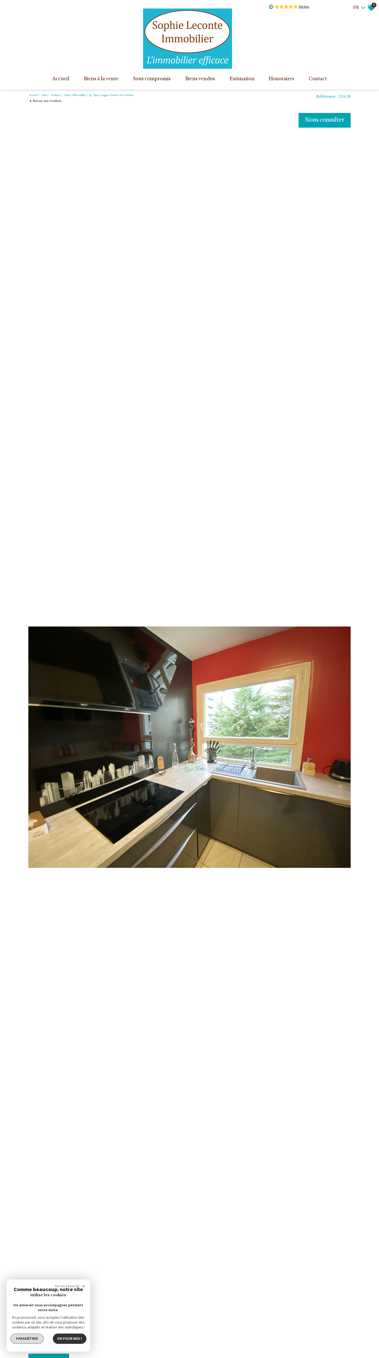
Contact (318, 79)
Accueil (60, 79)
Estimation (241, 79)
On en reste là (67, 1286)
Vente (44, 95)
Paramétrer (27, 1338)
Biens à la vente (101, 79)
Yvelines (56, 95)
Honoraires (281, 79)
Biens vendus (200, 79)
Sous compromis (152, 79)
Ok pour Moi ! (69, 1338)
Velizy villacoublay (75, 95)
